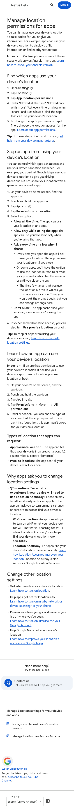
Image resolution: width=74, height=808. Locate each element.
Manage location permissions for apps (37, 736)
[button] (5, 5)
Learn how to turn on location (29, 591)
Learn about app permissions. (36, 130)
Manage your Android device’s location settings (36, 726)
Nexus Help (19, 5)
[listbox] (24, 801)
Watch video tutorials (14, 768)
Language (15, 796)
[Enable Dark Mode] (47, 801)
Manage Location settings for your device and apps (34, 713)
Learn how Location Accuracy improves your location (39, 555)
